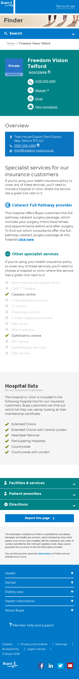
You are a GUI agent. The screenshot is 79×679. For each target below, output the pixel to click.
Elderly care (14, 592)
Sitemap (61, 644)
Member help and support (33, 625)
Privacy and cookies (33, 644)
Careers (7, 644)
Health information (20, 601)
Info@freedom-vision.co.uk (34, 150)
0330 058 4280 (45, 81)
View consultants (46, 107)
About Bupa (14, 610)
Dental (10, 582)
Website (40, 90)
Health (10, 573)
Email (39, 98)
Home (11, 43)
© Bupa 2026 (11, 653)
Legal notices (36, 649)
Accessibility (10, 649)
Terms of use (65, 6)
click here (26, 239)
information (44, 553)
